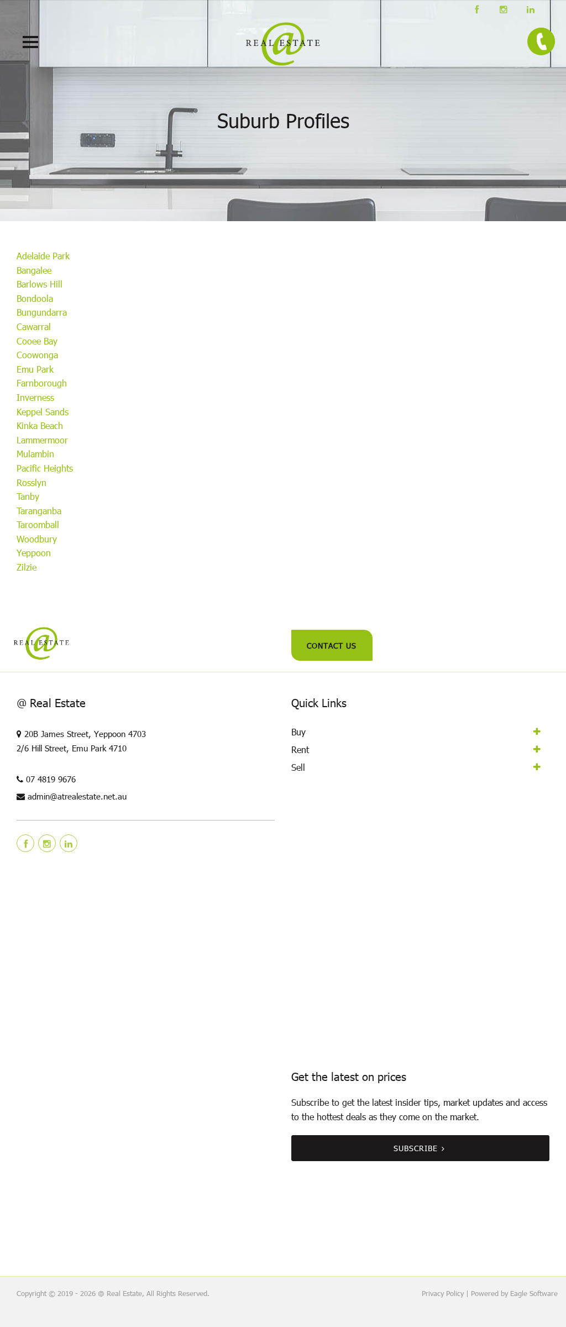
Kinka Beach (40, 425)
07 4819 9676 (51, 779)
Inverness (35, 397)
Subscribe (416, 1148)
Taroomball (38, 524)
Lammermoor (42, 440)
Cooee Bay (37, 341)
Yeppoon (34, 552)
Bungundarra (42, 312)
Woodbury (37, 539)
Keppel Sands (43, 411)
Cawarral (34, 326)
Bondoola (35, 298)
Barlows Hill (39, 284)
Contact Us (332, 645)
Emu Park (35, 369)
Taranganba (39, 510)
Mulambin (35, 453)
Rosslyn (31, 482)
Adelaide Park (43, 256)
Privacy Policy (443, 1293)
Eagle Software (534, 1293)
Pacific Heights (45, 468)
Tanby (28, 496)
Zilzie (26, 567)
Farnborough (42, 383)
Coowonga (37, 355)
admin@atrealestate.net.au (77, 796)
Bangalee (34, 270)
